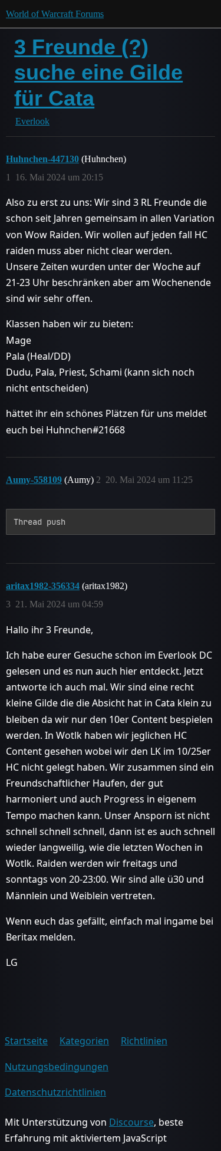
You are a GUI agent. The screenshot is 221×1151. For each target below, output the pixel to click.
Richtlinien (144, 1040)
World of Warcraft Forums (55, 14)
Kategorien (84, 1040)
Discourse (131, 1122)
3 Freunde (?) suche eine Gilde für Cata (98, 72)
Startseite (26, 1040)
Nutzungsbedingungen (56, 1066)
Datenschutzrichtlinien (55, 1092)
